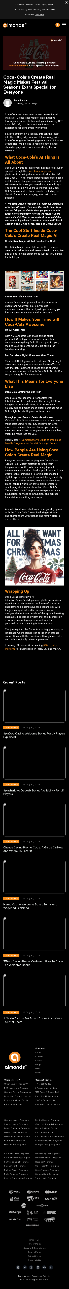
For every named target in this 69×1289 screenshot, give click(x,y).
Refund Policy (34, 1256)
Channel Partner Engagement (18, 1092)
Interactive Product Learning (17, 1096)
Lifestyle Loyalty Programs (47, 1144)
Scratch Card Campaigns (47, 1174)
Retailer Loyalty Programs (47, 1153)
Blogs (38, 1064)
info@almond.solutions (46, 1088)
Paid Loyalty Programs (15, 1166)
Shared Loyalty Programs (16, 1124)
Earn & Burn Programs (14, 1140)
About (38, 1052)
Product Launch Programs (16, 1153)
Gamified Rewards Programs (49, 1124)
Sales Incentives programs (47, 1166)
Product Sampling (13, 1104)
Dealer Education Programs (17, 1128)
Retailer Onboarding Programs (18, 1178)
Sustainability (34, 1260)
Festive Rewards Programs (47, 1120)
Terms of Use (34, 1240)
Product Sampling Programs (17, 1158)
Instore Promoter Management (49, 1136)
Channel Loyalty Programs (16, 1120)
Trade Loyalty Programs (46, 1178)
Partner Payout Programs (16, 1170)
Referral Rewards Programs (48, 1158)
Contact (39, 1056)
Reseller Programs (44, 1162)
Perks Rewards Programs (16, 1174)
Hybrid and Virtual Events (16, 1100)
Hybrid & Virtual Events (46, 1128)
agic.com (48, 171)
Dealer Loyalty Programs (15, 1132)
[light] (57, 25)
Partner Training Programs (16, 1162)
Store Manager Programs (47, 1170)
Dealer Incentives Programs (17, 1136)
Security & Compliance (34, 1248)
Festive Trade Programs (15, 1144)
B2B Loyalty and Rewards (16, 1088)
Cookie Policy (34, 1252)
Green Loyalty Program (16, 1084)
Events (38, 1073)
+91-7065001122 (43, 1084)
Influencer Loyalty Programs (48, 1140)
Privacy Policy (34, 1244)
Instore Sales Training (45, 1132)
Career (38, 1060)
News (37, 1068)
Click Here (39, 14)
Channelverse (12, 1080)
